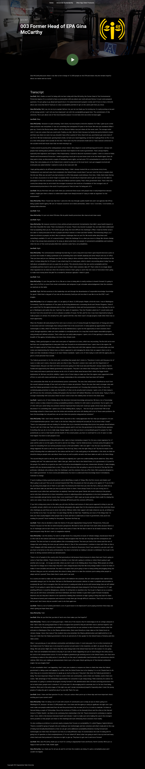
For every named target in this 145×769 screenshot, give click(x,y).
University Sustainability (65, 3)
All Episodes (27, 9)
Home (51, 3)
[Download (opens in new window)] (21, 40)
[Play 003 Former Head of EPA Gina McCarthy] (72, 60)
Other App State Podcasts (85, 3)
